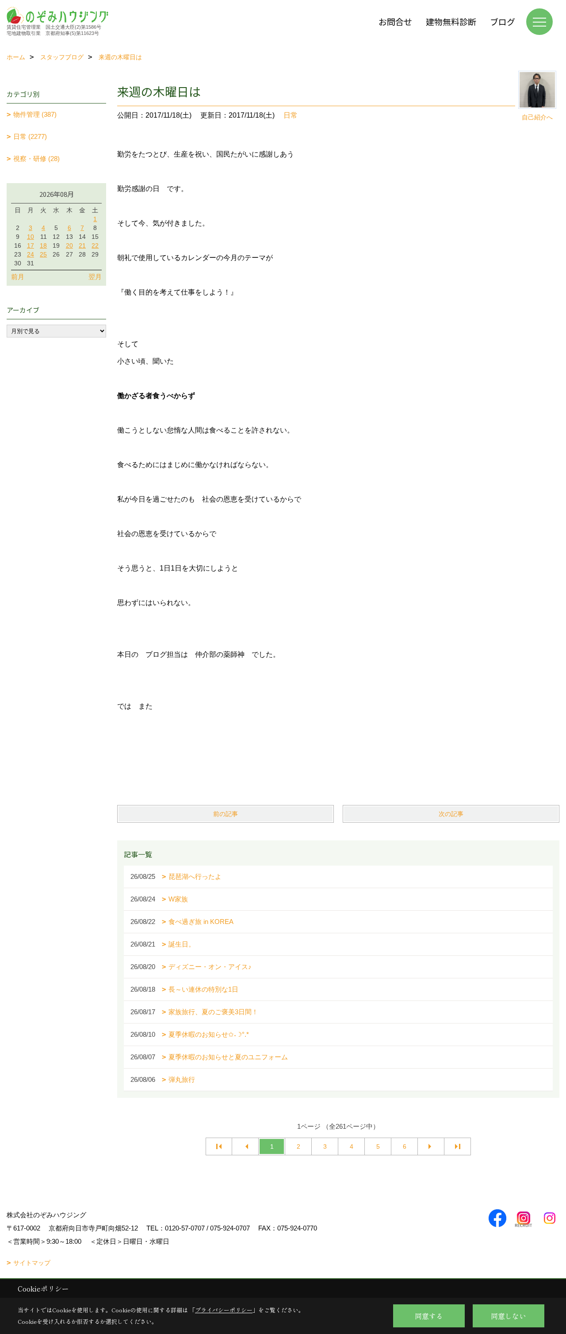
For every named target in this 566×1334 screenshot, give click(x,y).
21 (82, 245)
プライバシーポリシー (223, 1310)
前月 (17, 276)
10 (30, 236)
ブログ (502, 21)
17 (30, 245)
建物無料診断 (451, 21)
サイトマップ (31, 1262)
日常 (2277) (30, 136)
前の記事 (225, 813)
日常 (290, 115)
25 (43, 254)
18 (43, 245)
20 (69, 245)
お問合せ (395, 21)
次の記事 (451, 813)
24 (30, 254)
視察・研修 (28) (36, 158)
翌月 (95, 276)
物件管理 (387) (35, 114)
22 (95, 245)
